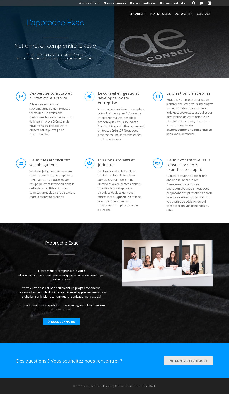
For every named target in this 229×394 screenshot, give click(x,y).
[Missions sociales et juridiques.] (91, 163)
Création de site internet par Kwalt (135, 386)
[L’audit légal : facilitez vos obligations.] (22, 163)
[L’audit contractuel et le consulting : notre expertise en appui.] (159, 163)
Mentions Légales (101, 386)
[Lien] (23, 14)
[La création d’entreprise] (159, 96)
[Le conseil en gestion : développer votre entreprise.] (91, 96)
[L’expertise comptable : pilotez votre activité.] (22, 96)
